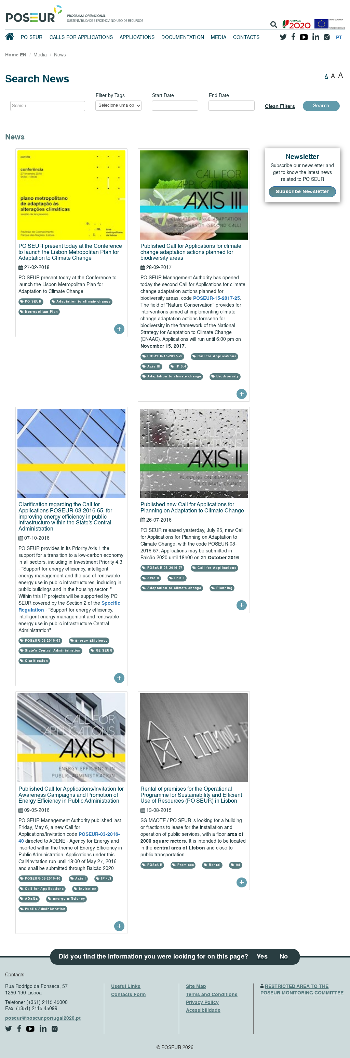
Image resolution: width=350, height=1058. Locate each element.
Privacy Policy (202, 1002)
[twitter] (283, 34)
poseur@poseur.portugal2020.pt (43, 1018)
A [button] (326, 76)
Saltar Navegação (164, 3)
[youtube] (303, 34)
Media (218, 37)
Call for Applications (216, 356)
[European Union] (328, 21)
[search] (274, 24)
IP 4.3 (105, 878)
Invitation (87, 888)
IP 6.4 (180, 366)
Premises (185, 865)
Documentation (182, 37)
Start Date (163, 95)
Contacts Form (128, 994)
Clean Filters (280, 106)
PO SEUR (31, 37)
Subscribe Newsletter (302, 191)
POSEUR (154, 865)
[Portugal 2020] (295, 21)
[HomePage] (33, 12)
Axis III (153, 366)
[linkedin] (315, 34)
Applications (137, 37)
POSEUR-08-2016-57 (164, 568)
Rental (213, 865)
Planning (224, 588)
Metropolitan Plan (41, 311)
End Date (219, 95)
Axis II (152, 578)
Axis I (80, 878)
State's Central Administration (52, 650)
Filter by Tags (110, 95)
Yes (262, 957)
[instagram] (326, 34)
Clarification (36, 660)
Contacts (246, 37)
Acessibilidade (203, 1010)
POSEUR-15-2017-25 (216, 298)
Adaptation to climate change (83, 301)
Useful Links (125, 986)
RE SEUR (103, 650)
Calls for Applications (81, 37)
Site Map (196, 986)
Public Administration (45, 909)
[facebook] (293, 34)
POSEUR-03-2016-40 (42, 878)
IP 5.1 (179, 578)
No (284, 957)
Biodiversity (227, 376)
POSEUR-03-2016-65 (42, 640)
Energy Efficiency (91, 640)
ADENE (31, 898)
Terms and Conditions (212, 994)
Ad (237, 865)
